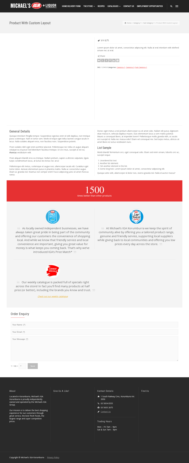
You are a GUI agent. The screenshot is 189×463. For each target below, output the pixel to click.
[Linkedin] (114, 60)
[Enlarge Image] (50, 37)
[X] (102, 60)
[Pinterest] (110, 60)
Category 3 (130, 67)
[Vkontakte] (117, 60)
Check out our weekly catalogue (53, 296)
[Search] (171, 6)
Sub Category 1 (141, 67)
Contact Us (106, 411)
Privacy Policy (53, 457)
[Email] (99, 60)
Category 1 (121, 67)
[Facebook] (106, 60)
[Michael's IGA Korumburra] (33, 6)
